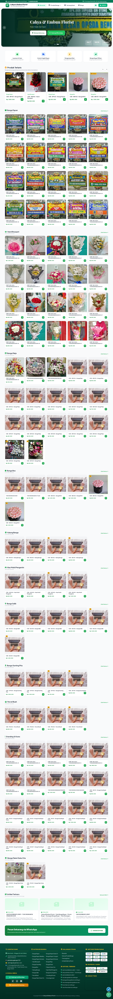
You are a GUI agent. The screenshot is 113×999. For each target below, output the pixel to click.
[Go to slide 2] (56, 44)
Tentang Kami (70, 5)
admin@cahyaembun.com (15, 963)
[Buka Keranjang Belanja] (96, 5)
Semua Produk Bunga (67, 956)
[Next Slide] (108, 27)
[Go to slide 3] (58, 44)
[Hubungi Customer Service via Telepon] (109, 989)
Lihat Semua (104, 111)
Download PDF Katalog (17, 985)
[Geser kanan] (106, 69)
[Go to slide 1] (54, 44)
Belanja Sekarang (39, 33)
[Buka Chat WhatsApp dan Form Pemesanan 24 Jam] (109, 995)
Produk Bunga (55, 5)
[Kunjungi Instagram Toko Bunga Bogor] (16, 981)
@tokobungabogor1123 (14, 960)
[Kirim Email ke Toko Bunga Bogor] (21, 981)
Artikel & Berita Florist (67, 961)
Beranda (42, 5)
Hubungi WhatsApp (57, 33)
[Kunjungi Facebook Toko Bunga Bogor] (12, 981)
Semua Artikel (103, 895)
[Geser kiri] (103, 69)
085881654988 (33, 1)
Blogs (82, 5)
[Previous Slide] (4, 27)
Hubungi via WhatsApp (17, 977)
